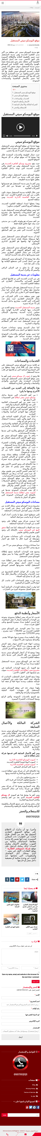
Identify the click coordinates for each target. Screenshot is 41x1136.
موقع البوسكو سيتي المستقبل (25, 92)
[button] (20, 127)
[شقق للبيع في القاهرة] (11, 919)
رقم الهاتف (35, 1008)
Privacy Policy (30, 1089)
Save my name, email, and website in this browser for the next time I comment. (20, 975)
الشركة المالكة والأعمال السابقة (25, 104)
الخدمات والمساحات (21, 98)
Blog (33, 1085)
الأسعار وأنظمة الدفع (21, 101)
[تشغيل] (37, 136)
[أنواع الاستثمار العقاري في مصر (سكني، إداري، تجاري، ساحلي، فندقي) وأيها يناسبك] (29, 897)
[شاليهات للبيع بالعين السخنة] (11, 897)
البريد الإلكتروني (34, 1021)
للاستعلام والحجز (20, 107)
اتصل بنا (33, 1096)
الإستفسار (36, 1028)
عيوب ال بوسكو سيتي (21, 376)
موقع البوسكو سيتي (21, 95)
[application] (20, 127)
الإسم (37, 995)
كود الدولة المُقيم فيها (32, 1015)
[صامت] (7, 136)
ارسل (20, 1037)
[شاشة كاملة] (4, 136)
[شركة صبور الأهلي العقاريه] (29, 919)
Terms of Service (29, 1092)
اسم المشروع (34, 1001)
